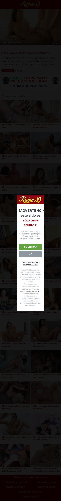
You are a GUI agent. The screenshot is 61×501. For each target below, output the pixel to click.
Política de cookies (33, 291)
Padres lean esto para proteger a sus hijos (30, 263)
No (30, 254)
